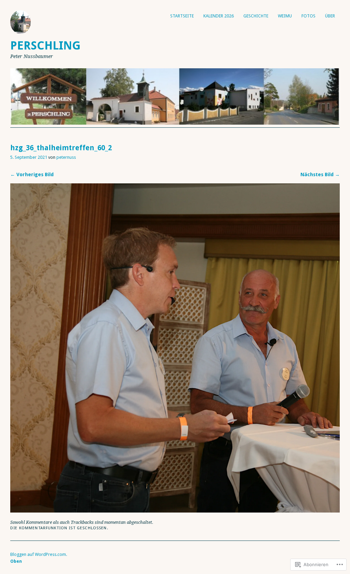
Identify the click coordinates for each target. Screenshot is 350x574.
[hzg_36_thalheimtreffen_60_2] (175, 510)
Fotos (308, 15)
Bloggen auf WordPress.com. (38, 554)
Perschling (45, 45)
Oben (16, 561)
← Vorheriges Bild (32, 174)
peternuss (66, 157)
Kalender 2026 (218, 15)
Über (330, 15)
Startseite (182, 15)
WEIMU (285, 15)
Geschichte (255, 15)
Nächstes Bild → (320, 174)
